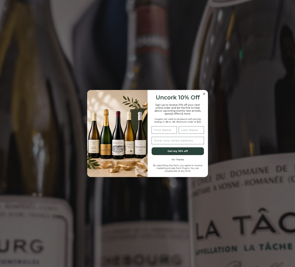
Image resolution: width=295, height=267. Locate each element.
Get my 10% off (178, 151)
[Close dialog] (204, 94)
